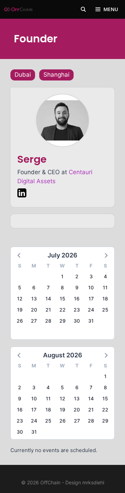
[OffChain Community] (18, 9)
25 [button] (105, 310)
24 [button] (91, 310)
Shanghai (56, 74)
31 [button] (91, 321)
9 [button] (76, 287)
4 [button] (105, 276)
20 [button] (34, 310)
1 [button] (62, 276)
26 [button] (20, 321)
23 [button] (77, 310)
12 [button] (20, 298)
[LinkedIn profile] (21, 194)
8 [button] (62, 287)
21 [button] (48, 310)
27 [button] (34, 321)
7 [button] (48, 287)
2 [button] (76, 276)
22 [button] (62, 310)
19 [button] (20, 310)
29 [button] (62, 321)
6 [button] (33, 287)
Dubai (23, 74)
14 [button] (48, 298)
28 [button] (48, 321)
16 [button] (77, 298)
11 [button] (105, 287)
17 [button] (91, 298)
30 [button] (77, 321)
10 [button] (91, 287)
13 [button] (34, 298)
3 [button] (91, 276)
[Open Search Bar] (83, 9)
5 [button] (19, 287)
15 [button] (62, 298)
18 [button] (105, 298)
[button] (19, 255)
